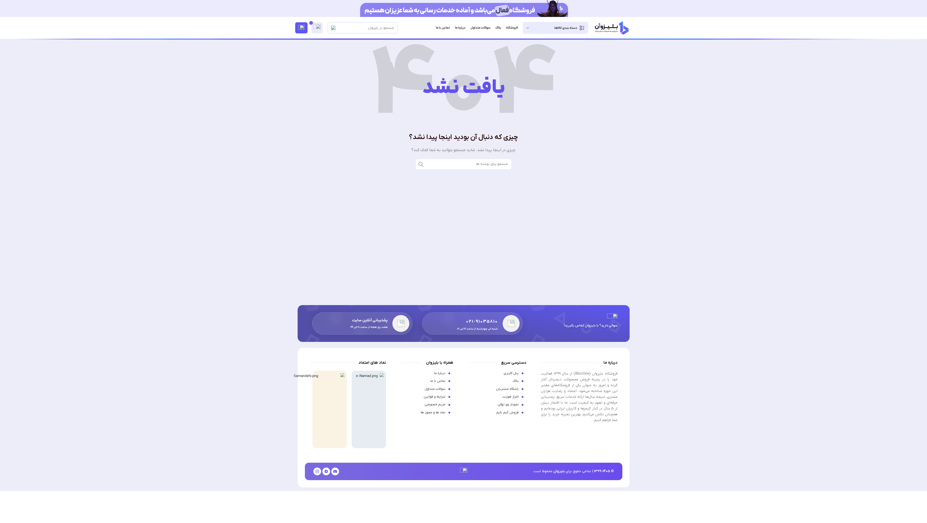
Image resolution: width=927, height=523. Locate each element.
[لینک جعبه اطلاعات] (472, 323)
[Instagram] (317, 471)
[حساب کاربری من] (301, 28)
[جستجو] (333, 27)
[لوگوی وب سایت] (611, 27)
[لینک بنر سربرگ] (463, 8)
